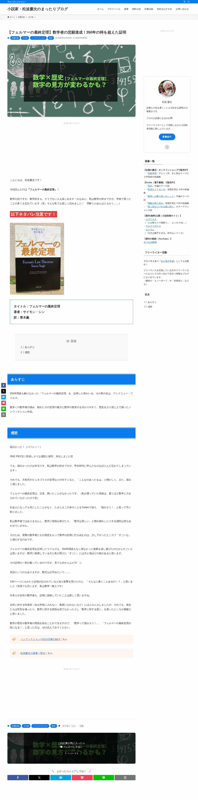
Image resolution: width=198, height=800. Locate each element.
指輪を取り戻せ (155, 203)
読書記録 (15, 38)
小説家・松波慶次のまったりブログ (37, 9)
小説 (81, 726)
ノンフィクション (38, 38)
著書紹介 (167, 136)
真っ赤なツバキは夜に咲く (161, 206)
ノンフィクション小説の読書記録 (39, 639)
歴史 (50, 38)
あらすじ (30, 347)
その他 (25, 38)
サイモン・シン (69, 726)
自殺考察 (152, 173)
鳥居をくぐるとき (156, 189)
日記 (150, 186)
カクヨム (150, 229)
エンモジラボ (167, 261)
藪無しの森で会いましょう (161, 196)
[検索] (189, 1)
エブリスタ (151, 219)
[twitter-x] (185, 1)
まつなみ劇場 (150, 242)
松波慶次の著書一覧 (31, 653)
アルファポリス (153, 226)
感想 (27, 352)
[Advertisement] (71, 146)
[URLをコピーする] (125, 777)
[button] (17, 777)
